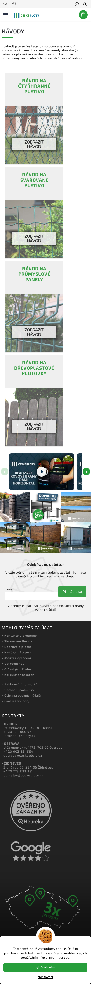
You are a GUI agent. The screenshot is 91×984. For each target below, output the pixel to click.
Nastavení (45, 977)
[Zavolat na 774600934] (15, 4)
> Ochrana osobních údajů (21, 695)
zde (66, 957)
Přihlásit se (72, 592)
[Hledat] (76, 4)
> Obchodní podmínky (18, 690)
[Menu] (5, 13)
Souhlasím (48, 967)
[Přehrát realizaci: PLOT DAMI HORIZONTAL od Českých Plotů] (41, 471)
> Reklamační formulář (19, 684)
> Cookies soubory (16, 701)
